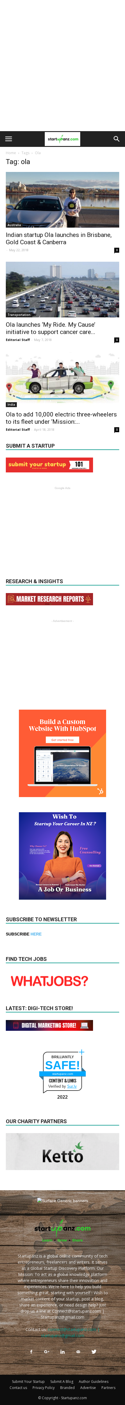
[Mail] (78, 1352)
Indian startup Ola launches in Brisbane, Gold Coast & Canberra (59, 238)
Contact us (18, 1387)
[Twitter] (94, 1352)
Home (11, 152)
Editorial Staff (18, 339)
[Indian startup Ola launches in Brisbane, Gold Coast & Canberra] (62, 200)
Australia (14, 225)
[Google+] (47, 1352)
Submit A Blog (61, 1381)
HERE (36, 934)
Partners (108, 1387)
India (11, 404)
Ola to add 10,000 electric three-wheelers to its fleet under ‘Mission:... (61, 418)
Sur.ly (72, 1086)
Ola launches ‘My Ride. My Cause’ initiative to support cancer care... (50, 328)
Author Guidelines (93, 1381)
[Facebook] (31, 1352)
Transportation (19, 315)
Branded (67, 1387)
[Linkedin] (62, 1352)
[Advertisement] (62, 65)
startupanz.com (62, 1073)
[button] (117, 139)
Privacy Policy (44, 1387)
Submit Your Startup (28, 1381)
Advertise (88, 1387)
